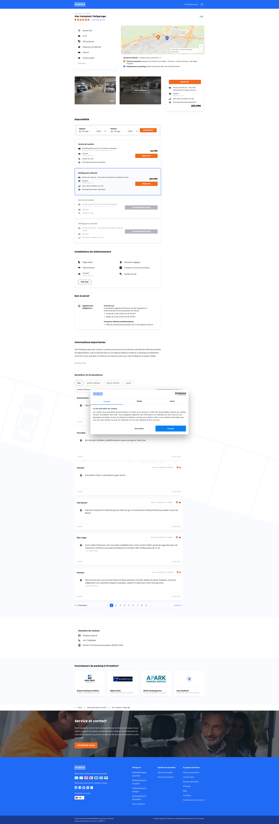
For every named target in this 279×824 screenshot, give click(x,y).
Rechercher (148, 130)
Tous (79, 383)
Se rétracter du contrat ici (193, 800)
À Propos (187, 786)
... (150, 605)
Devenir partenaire (191, 781)
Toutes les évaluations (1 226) (168, 389)
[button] (158, 37)
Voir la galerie (140, 90)
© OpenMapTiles (183, 49)
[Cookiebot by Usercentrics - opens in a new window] (176, 394)
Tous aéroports (138, 804)
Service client (188, 777)
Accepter (170, 428)
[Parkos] (80, 4)
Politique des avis (190, 818)
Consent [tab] (107, 401)
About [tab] (172, 401)
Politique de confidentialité (175, 818)
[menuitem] (160, 58)
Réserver (146, 156)
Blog (185, 791)
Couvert (128, 383)
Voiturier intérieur (113, 383)
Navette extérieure (84, 389)
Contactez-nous (86, 745)
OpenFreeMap (174, 49)
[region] (162, 40)
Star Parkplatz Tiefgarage (121, 707)
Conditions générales (159, 818)
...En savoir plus (91, 551)
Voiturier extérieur (93, 383)
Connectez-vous (191, 4)
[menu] (160, 58)
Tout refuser (139, 428)
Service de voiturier (166, 777)
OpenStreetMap (175, 52)
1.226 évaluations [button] (98, 20)
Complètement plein (141, 207)
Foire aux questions (191, 772)
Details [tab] (139, 401)
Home (80, 707)
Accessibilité (200, 818)
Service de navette (165, 772)
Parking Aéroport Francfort (97, 707)
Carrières (187, 795)
